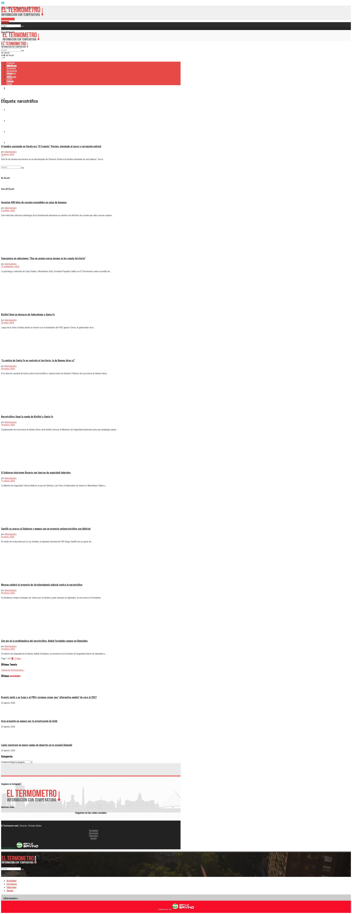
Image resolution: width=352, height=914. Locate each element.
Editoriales (93, 835)
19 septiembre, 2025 (10, 266)
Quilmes (10, 81)
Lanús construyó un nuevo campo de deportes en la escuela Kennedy (36, 745)
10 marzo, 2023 (8, 649)
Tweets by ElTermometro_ (12, 670)
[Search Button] (22, 26)
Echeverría (11, 73)
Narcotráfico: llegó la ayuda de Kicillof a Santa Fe (27, 416)
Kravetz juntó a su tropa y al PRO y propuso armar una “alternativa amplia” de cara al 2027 (49, 697)
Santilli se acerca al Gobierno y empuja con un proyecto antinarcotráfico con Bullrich (45, 528)
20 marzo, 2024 (8, 368)
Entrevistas (93, 833)
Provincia (11, 26)
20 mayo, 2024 (7, 322)
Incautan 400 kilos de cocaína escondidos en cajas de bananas (34, 202)
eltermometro (10, 152)
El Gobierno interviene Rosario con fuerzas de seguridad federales (36, 472)
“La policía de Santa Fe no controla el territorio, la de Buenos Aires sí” (38, 360)
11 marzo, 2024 (8, 480)
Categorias (5, 762)
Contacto (5, 22)
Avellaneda (11, 68)
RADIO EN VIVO (8, 19)
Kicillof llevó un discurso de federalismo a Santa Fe (28, 314)
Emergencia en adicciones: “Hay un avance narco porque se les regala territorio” (43, 258)
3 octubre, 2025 (8, 210)
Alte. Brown (11, 65)
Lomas (9, 78)
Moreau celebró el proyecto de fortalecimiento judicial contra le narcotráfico (41, 584)
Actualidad (93, 830)
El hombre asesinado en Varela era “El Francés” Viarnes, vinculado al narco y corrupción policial (51, 146)
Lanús (9, 76)
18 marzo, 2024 (8, 424)
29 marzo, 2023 (8, 593)
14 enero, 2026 (7, 154)
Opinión (93, 838)
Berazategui (12, 87)
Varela (9, 142)
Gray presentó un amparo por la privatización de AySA (29, 721)
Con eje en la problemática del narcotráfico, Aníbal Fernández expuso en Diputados (44, 641)
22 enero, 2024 (7, 536)
